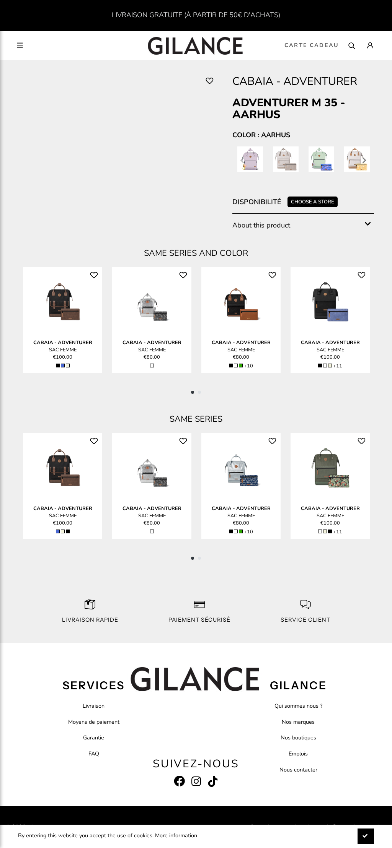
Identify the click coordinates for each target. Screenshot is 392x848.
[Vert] (241, 365)
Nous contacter (298, 769)
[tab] (303, 225)
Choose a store (312, 201)
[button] (192, 392)
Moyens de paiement (93, 722)
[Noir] (58, 365)
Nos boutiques (298, 737)
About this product (261, 225)
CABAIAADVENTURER (62, 342)
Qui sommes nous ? (298, 706)
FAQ (93, 753)
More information (176, 835)
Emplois (298, 753)
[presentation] (242, 161)
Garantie (93, 737)
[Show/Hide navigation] (20, 45)
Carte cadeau (311, 45)
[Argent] (152, 365)
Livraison (94, 706)
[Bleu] (63, 365)
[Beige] (68, 365)
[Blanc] (236, 365)
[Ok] (366, 836)
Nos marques (298, 722)
